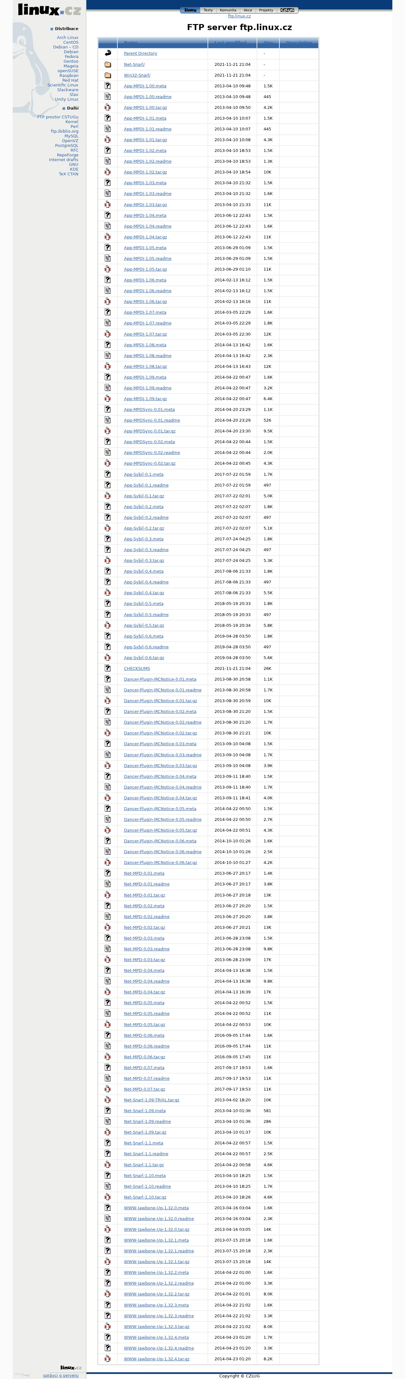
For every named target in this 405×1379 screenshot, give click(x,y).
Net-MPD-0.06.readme (147, 1046)
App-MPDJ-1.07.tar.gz (145, 334)
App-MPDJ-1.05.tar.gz (145, 269)
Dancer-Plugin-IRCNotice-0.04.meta (160, 776)
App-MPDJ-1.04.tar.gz (145, 237)
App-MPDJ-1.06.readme (147, 290)
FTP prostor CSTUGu (57, 117)
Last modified (230, 42)
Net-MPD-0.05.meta (144, 1002)
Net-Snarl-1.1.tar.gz (144, 1164)
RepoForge (67, 155)
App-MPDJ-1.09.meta (145, 377)
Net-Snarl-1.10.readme (147, 1186)
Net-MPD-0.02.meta (144, 906)
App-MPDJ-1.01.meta (145, 118)
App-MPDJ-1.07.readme (147, 323)
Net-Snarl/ (134, 64)
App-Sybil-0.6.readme (146, 647)
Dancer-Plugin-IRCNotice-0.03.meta (160, 743)
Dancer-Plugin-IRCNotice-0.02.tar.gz (160, 733)
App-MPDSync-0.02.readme (152, 452)
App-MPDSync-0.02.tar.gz (150, 463)
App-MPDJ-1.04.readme (147, 226)
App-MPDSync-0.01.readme (152, 420)
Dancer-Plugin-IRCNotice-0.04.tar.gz (160, 798)
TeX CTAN (68, 174)
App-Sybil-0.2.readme (146, 517)
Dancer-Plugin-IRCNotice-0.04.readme (163, 787)
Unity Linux (66, 99)
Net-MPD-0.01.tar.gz (144, 895)
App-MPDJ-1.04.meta (145, 215)
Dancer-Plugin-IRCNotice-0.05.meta (160, 808)
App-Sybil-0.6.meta (144, 636)
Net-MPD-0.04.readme (147, 981)
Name (131, 42)
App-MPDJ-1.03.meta (145, 182)
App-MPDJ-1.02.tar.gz (145, 172)
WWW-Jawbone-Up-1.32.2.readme (159, 1283)
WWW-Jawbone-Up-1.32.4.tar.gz (157, 1359)
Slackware (67, 89)
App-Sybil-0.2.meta (144, 506)
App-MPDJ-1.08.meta (145, 345)
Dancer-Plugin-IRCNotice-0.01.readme (163, 690)
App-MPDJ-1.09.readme (147, 388)
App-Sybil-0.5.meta (144, 603)
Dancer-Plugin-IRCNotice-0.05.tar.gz (160, 830)
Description (299, 42)
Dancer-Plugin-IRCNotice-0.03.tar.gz (160, 765)
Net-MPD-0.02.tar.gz (144, 927)
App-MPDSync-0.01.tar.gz (150, 431)
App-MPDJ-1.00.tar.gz (145, 107)
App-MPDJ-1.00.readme (147, 96)
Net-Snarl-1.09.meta (145, 1110)
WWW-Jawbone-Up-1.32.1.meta (156, 1240)
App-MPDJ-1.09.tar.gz (145, 398)
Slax (74, 94)
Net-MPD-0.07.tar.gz (144, 1089)
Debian (71, 51)
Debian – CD (65, 47)
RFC (74, 150)
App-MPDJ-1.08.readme (147, 355)
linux (190, 9)
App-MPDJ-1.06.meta (145, 280)
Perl (74, 126)
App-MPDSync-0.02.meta (149, 441)
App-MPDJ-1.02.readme (147, 161)
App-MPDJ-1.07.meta (145, 312)
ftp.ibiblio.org (64, 131)
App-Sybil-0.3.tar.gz (144, 560)
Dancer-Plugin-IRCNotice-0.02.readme (163, 722)
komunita (228, 9)
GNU (73, 164)
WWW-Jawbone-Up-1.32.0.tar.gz (157, 1229)
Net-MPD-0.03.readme (147, 949)
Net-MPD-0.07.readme (147, 1078)
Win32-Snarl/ (137, 75)
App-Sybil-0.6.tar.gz (144, 657)
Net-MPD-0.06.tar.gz (144, 1057)
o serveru (68, 1375)
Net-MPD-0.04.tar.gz (144, 992)
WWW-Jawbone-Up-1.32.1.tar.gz (157, 1261)
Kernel (71, 121)
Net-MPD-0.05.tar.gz (144, 1024)
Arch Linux (67, 37)
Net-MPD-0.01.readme (147, 884)
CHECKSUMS (137, 668)
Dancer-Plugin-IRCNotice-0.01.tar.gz (160, 700)
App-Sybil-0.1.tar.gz (144, 496)
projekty (266, 9)
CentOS (70, 42)
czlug (288, 9)
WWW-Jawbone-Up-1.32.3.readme (159, 1315)
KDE (74, 169)
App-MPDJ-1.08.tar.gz (145, 366)
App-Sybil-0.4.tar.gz (144, 592)
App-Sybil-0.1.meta (144, 474)
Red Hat (70, 80)
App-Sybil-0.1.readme (146, 485)
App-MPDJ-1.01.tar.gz (145, 139)
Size (268, 42)
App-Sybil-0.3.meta (144, 539)
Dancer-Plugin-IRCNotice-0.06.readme (163, 851)
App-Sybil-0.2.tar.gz (144, 528)
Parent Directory (140, 53)
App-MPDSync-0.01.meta (149, 409)
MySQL (71, 136)
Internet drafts (63, 159)
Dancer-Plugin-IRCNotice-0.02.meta (160, 711)
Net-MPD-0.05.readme (147, 1013)
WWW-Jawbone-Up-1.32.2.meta (156, 1272)
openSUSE (68, 70)
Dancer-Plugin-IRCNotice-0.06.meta (160, 841)
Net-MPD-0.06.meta (144, 1035)
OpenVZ (70, 140)
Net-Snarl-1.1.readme (146, 1153)
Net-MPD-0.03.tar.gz (144, 959)
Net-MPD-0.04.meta (144, 970)
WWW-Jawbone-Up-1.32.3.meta (156, 1305)
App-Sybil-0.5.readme (146, 614)
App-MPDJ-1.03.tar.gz (145, 204)
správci (50, 1375)
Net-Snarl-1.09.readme (147, 1121)
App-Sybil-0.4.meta (144, 571)
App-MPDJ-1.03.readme (147, 193)
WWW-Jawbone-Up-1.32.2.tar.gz (157, 1294)
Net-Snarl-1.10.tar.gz (145, 1197)
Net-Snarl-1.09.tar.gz (145, 1132)
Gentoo (71, 61)
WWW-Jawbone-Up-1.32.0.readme (159, 1218)
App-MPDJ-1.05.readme (147, 258)
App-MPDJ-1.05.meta (145, 247)
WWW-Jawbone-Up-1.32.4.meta (156, 1337)
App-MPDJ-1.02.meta (145, 150)
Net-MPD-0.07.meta (144, 1067)
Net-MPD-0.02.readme (147, 916)
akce (248, 9)
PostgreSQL (66, 145)
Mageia (71, 66)
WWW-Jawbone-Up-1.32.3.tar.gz (157, 1326)
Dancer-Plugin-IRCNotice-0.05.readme (163, 819)
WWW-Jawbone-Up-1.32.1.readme (159, 1251)
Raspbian (68, 75)
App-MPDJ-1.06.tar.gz (145, 301)
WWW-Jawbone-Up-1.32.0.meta (156, 1208)
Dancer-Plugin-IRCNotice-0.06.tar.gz (160, 862)
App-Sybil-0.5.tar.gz (144, 625)
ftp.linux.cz (239, 16)
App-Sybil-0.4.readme (146, 582)
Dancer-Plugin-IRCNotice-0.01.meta (160, 679)
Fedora (71, 56)
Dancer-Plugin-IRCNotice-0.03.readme (163, 754)
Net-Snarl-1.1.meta (143, 1143)
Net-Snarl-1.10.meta (145, 1175)
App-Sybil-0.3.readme (146, 549)
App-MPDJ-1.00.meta (145, 86)
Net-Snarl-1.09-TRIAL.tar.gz (151, 1100)
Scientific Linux (62, 85)
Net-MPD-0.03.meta (144, 938)
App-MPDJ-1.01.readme (147, 129)
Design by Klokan (23, 1375)
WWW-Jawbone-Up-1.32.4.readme (159, 1348)
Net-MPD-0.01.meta (144, 873)
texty (208, 9)
